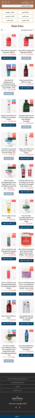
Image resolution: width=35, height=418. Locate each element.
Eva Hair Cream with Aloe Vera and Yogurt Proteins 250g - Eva (8, 150)
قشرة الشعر (25, 16)
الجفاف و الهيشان (9, 12)
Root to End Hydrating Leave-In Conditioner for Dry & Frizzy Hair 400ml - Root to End (26, 285)
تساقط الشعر (25, 12)
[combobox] (17, 6)
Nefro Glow (17, 398)
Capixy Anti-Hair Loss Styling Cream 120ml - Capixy (8, 117)
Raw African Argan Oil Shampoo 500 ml (9, 51)
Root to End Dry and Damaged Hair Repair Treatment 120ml (8, 251)
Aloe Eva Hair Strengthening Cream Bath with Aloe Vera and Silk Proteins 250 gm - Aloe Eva (8, 184)
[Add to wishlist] (32, 46)
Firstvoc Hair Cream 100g (9, 216)
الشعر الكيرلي (25, 20)
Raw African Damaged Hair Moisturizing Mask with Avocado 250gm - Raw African (26, 252)
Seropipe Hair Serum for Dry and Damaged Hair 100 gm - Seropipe (26, 118)
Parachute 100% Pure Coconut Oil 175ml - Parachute (26, 347)
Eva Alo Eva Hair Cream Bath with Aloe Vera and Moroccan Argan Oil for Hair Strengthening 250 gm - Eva (8, 350)
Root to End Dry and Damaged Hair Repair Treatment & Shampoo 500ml (9, 285)
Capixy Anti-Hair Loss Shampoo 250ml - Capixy (26, 150)
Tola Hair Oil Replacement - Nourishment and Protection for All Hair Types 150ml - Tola (9, 84)
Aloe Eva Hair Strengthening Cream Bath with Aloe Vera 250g (26, 218)
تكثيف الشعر (9, 20)
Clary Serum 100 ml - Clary (9, 317)
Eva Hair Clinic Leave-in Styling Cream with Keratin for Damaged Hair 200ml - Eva (26, 183)
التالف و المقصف (9, 16)
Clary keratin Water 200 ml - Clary (26, 81)
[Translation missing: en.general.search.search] (32, 6)
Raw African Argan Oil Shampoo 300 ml (26, 51)
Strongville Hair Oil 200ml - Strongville (26, 317)
